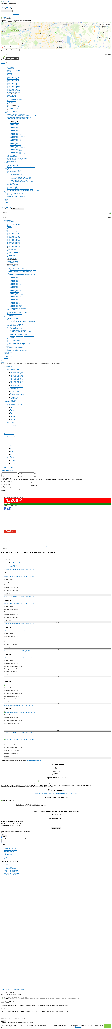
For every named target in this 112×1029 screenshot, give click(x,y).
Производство (11, 67)
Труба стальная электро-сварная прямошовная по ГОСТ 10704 (20, 486)
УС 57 (12, 407)
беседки (4, 479)
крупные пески (46, 482)
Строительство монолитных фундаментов (19, 117)
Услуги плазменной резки (14, 159)
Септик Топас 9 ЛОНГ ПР (17, 148)
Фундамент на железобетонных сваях (17, 118)
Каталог (6, 203)
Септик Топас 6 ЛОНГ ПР (17, 136)
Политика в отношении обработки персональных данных (23, 190)
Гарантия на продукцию (14, 186)
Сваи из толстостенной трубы (18, 180)
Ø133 (11, 451)
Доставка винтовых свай (11, 868)
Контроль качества (12, 184)
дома (10, 479)
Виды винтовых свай (16, 174)
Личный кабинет (12, 194)
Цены (12, 183)
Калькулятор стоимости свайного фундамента (23, 115)
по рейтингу (13, 563)
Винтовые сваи (8, 76)
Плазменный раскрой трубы (12, 871)
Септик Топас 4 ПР (15, 124)
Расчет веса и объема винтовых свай (20, 177)
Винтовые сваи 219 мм (13, 90)
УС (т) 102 (13, 431)
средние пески (36, 482)
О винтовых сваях (12, 172)
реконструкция (23, 479)
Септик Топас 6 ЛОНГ (16, 134)
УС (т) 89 (13, 428)
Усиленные (10, 102)
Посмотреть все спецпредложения (56, 547)
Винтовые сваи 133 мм (13, 87)
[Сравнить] (110, 575)
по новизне (13, 565)
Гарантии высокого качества (15, 193)
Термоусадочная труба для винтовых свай (22, 181)
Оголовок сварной (12, 108)
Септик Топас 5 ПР (15, 127)
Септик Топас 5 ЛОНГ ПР (17, 130)
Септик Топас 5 (14, 126)
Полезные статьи (12, 187)
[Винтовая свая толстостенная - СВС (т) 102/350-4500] (57, 739)
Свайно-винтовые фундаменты (16, 114)
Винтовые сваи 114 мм (13, 86)
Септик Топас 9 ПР (15, 145)
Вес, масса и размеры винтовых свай (20, 178)
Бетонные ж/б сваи (12, 111)
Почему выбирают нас (13, 70)
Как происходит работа (13, 171)
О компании (7, 65)
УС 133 (12, 419)
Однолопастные (11, 95)
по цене (12, 566)
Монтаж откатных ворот (14, 155)
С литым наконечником (13, 98)
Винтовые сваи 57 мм (13, 77)
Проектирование (12, 156)
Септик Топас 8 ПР (15, 139)
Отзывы (9, 73)
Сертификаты (11, 68)
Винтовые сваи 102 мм (13, 83)
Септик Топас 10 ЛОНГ (17, 152)
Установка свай (11, 161)
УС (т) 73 (13, 425)
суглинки (5, 482)
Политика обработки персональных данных (16, 855)
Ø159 (11, 454)
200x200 (12, 463)
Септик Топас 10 (15, 149)
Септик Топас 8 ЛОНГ (16, 140)
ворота (80, 479)
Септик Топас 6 (14, 131)
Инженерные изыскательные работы (17, 158)
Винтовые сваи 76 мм (13, 80)
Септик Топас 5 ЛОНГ (16, 128)
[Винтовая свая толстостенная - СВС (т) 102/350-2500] (57, 630)
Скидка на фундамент (13, 165)
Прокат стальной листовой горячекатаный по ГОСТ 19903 (19, 489)
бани (15, 479)
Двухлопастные (11, 96)
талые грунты (79, 482)
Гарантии (6, 853)
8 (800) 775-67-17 (6, 7)
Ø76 (11, 442)
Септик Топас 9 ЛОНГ (16, 146)
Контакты (6, 199)
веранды (60, 479)
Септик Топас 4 (14, 123)
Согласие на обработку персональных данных (20, 189)
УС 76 (12, 410)
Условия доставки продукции (15, 170)
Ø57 (11, 439)
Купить (57, 595)
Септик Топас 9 (14, 143)
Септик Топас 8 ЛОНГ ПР (17, 142)
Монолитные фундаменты (11, 873)
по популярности (15, 562)
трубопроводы (40, 479)
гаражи (73, 479)
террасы (67, 479)
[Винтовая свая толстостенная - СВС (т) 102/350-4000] (57, 712)
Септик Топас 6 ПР (15, 133)
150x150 (12, 460)
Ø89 (11, 445)
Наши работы (8, 197)
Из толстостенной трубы (14, 422)
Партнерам (7, 192)
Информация (7, 168)
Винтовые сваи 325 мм (13, 92)
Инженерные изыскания (11, 870)
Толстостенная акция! (13, 164)
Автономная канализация (11, 876)
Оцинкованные (11, 101)
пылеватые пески (15, 482)
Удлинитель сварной (13, 106)
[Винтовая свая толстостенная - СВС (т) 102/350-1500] (57, 576)
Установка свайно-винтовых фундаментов (16, 865)
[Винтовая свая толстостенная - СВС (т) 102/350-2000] (57, 603)
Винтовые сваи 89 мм (13, 82)
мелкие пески (26, 482)
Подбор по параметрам (7, 470)
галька (55, 482)
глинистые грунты (90, 482)
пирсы (32, 479)
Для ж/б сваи (10, 457)
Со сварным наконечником (14, 99)
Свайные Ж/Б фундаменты (11, 874)
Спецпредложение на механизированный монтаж (21, 167)
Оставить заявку (8, 202)
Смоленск (16, 14)
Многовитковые (11, 104)
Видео (9, 71)
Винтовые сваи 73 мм (13, 79)
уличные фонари (51, 479)
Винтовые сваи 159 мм (13, 89)
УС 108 (12, 416)
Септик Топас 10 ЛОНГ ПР (18, 153)
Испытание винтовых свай (18, 175)
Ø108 (11, 448)
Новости (9, 74)
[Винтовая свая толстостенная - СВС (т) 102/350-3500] (57, 685)
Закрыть (3, 1021)
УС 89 (12, 413)
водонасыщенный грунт (66, 482)
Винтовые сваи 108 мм (13, 84)
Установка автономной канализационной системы (21, 120)
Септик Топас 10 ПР (16, 150)
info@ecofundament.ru (18, 989)
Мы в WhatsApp (7, 17)
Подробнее (78, 1027)
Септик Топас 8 (14, 137)
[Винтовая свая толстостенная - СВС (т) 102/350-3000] (57, 658)
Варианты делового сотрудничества (17, 196)
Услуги (6, 112)
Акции (6, 162)
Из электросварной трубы (14, 404)
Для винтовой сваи (12, 437)
